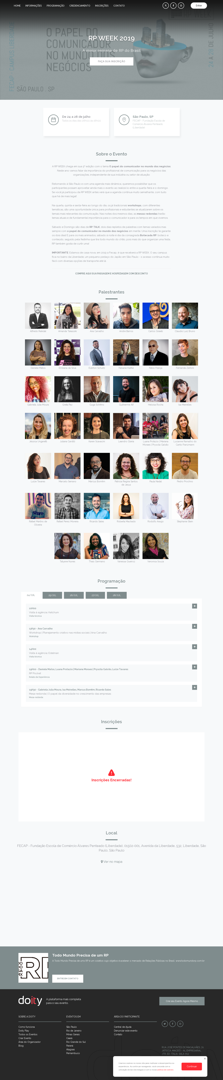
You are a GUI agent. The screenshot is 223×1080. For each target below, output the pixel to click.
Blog (21, 1045)
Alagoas (70, 1049)
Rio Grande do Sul (76, 1042)
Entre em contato (67, 978)
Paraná (69, 1045)
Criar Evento (24, 1038)
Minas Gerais (73, 1034)
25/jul (52, 595)
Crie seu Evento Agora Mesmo (182, 1001)
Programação (55, 5)
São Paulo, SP (143, 116)
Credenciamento (79, 5)
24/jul (31, 595)
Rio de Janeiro (73, 1030)
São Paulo (71, 1027)
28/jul (117, 595)
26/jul (74, 595)
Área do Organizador (29, 1042)
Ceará (69, 1038)
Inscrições (102, 5)
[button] (194, 606)
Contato (119, 5)
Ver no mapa (112, 862)
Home (17, 5)
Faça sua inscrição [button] (111, 61)
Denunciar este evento (125, 1030)
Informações (33, 5)
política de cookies (165, 1070)
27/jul (95, 595)
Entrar (199, 5)
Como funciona (26, 1027)
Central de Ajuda (122, 1027)
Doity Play (23, 1030)
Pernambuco (73, 1053)
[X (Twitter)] (165, 5)
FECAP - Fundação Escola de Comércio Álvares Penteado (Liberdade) (149, 124)
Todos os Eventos (27, 1034)
